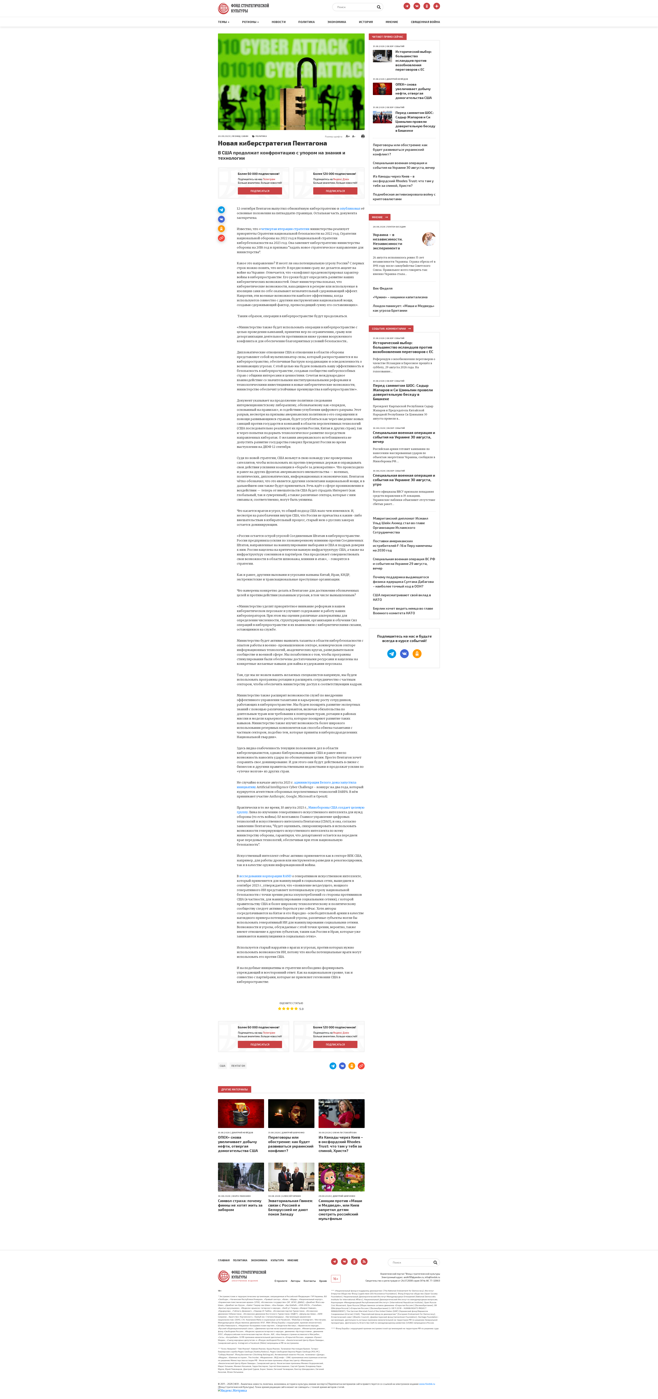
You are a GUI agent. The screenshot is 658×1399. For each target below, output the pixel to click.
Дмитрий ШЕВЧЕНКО (293, 1132)
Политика (306, 21)
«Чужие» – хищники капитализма (400, 297)
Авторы (295, 1280)
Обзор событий (395, 46)
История (366, 21)
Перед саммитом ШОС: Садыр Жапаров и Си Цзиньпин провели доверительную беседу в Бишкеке (415, 121)
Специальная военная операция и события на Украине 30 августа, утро (404, 479)
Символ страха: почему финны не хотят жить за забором (240, 1205)
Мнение (392, 21)
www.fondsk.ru (427, 1384)
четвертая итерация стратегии (285, 229)
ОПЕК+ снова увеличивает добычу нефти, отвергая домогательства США (238, 1144)
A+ (348, 136)
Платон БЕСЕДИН (396, 226)
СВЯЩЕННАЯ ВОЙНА (425, 21)
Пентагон (238, 1065)
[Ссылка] (221, 238)
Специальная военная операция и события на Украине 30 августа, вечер (404, 437)
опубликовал (350, 208)
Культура (277, 1260)
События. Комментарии (389, 328)
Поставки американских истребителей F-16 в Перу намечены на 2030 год (402, 545)
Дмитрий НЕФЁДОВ (242, 1132)
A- (353, 136)
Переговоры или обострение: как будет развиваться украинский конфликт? (290, 1144)
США (222, 1065)
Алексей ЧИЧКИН (291, 1196)
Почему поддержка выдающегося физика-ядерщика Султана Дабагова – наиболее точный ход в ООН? (403, 581)
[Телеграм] (221, 209)
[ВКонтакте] (221, 219)
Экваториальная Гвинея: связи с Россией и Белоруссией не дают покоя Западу (290, 1207)
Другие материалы (234, 1089)
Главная (224, 1260)
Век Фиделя (383, 288)
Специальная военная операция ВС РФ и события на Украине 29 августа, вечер (404, 563)
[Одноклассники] (221, 228)
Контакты (310, 1280)
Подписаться (260, 190)
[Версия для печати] (363, 136)
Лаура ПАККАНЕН (241, 1196)
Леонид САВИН (240, 136)
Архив (323, 1280)
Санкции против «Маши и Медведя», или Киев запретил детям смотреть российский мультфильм (340, 1209)
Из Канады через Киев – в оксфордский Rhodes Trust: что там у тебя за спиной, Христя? (341, 1144)
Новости (279, 21)
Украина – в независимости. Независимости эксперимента (388, 241)
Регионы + (250, 21)
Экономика (336, 21)
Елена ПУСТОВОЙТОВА (345, 1132)
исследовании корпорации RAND (265, 876)
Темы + (223, 21)
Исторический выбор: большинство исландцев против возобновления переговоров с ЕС (413, 60)
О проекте (281, 1280)
